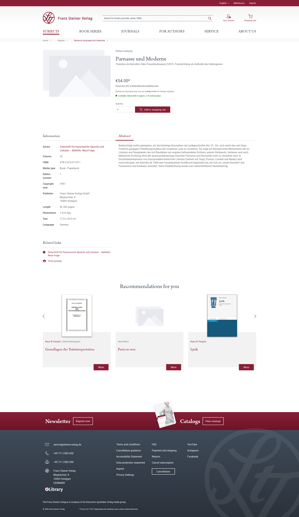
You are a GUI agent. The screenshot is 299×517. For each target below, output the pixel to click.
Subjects (61, 40)
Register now (83, 421)
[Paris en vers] (150, 316)
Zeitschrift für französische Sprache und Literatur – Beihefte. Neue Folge (79, 253)
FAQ (154, 444)
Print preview (55, 260)
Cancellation (163, 471)
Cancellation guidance (128, 450)
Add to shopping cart (155, 109)
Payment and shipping (164, 450)
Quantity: (119, 103)
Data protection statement (130, 462)
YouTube (192, 444)
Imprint (252, 3)
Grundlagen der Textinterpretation (69, 349)
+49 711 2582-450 (63, 453)
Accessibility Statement (129, 456)
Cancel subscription (162, 462)
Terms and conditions (128, 444)
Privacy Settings (125, 474)
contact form (151, 91)
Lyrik (194, 349)
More (101, 367)
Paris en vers (126, 349)
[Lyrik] (222, 316)
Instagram (193, 450)
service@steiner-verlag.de (67, 444)
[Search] (210, 18)
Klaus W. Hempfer (53, 341)
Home (45, 40)
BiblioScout (239, 3)
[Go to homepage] (67, 18)
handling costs (112, 509)
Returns (156, 456)
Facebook (192, 456)
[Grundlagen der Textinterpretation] (77, 316)
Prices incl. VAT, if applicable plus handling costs (137, 85)
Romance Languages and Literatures (89, 40)
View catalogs (213, 421)
